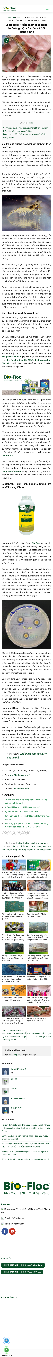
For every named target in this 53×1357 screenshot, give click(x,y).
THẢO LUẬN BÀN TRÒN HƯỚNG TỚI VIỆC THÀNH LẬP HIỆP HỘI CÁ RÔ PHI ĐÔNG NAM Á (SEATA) (25, 1145)
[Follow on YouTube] (12, 1231)
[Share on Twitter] (14, 833)
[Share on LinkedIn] (28, 833)
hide (31, 123)
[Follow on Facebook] (4, 1231)
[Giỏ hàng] (50, 8)
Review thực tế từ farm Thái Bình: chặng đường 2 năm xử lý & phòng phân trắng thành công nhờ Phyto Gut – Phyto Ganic (26, 1128)
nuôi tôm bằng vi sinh (41, 849)
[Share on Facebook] (9, 833)
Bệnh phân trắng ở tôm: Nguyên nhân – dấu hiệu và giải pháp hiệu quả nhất (25, 1137)
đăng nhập (17, 1054)
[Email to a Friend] (19, 833)
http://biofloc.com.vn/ (20, 775)
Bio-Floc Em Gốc (15, 360)
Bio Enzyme (40, 360)
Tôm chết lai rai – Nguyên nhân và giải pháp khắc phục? (25, 1159)
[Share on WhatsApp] (4, 833)
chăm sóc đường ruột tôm (23, 846)
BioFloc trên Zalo (21, 788)
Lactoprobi (7, 455)
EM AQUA (28, 360)
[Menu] (47, 9)
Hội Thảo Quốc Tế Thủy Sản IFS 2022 (21, 811)
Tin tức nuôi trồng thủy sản (35, 843)
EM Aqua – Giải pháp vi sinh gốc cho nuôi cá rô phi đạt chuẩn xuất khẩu (25, 1153)
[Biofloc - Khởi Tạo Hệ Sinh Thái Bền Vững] (22, 8)
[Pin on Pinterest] (23, 833)
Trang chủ (11, 17)
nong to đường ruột (22, 849)
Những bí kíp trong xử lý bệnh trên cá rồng (23, 807)
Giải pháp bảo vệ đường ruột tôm (17, 131)
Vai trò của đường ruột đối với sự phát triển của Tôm (25, 128)
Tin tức (19, 17)
